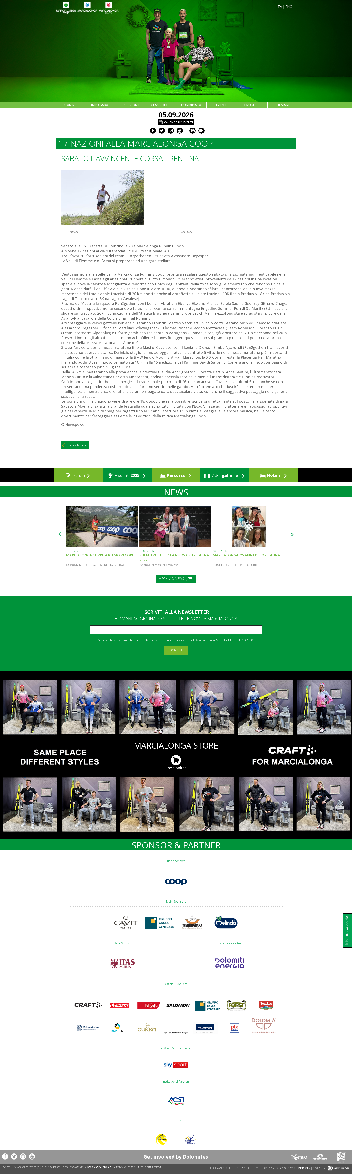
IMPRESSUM (304, 1168)
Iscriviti (78, 475)
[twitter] (162, 131)
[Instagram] (171, 131)
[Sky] (176, 1069)
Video (224, 475)
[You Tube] (180, 131)
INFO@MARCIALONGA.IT (99, 1167)
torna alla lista (76, 445)
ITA (279, 6)
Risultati (126, 475)
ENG (288, 6)
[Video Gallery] (201, 131)
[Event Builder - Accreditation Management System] (338, 1168)
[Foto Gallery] (192, 131)
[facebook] (153, 131)
